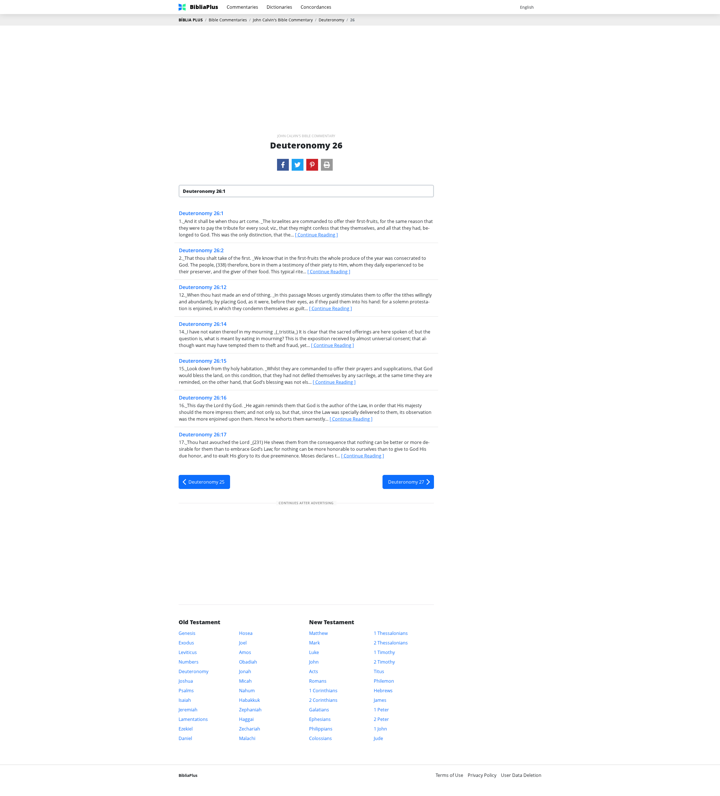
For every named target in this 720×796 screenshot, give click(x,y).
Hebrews (383, 690)
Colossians (320, 738)
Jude (378, 738)
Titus (379, 671)
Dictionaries (279, 7)
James (380, 700)
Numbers (189, 662)
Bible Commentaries (228, 19)
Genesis (187, 633)
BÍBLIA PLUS (191, 19)
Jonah (245, 671)
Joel (243, 643)
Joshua (186, 681)
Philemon (384, 681)
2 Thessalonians (391, 643)
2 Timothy (384, 662)
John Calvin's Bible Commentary (283, 19)
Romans (318, 681)
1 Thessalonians (391, 633)
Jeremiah (188, 710)
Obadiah (248, 662)
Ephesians (320, 719)
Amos (245, 652)
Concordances (316, 7)
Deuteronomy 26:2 (201, 250)
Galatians (319, 710)
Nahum (247, 690)
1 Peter (381, 710)
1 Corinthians (323, 690)
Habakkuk (249, 700)
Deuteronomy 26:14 (202, 324)
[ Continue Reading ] (316, 235)
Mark (314, 643)
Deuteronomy (331, 19)
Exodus (186, 643)
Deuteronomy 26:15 (202, 360)
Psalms (186, 690)
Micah (245, 681)
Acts (313, 671)
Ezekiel (186, 729)
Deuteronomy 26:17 (202, 434)
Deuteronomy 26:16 (202, 397)
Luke (314, 652)
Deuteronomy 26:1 (201, 213)
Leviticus (188, 652)
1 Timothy (384, 652)
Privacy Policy (482, 775)
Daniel (185, 738)
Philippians (320, 729)
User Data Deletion (521, 775)
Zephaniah (250, 710)
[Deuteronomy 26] (283, 165)
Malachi (247, 738)
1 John (380, 729)
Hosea (246, 633)
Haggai (246, 719)
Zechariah (249, 729)
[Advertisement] (360, 70)
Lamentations (193, 719)
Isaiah (185, 700)
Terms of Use (449, 775)
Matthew (318, 633)
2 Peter (381, 719)
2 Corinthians (323, 700)
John (314, 662)
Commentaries (242, 7)
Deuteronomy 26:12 (202, 287)
